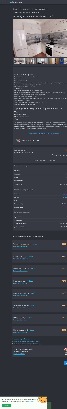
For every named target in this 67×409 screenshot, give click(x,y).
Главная (16, 9)
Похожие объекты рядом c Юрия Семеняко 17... (44, 133)
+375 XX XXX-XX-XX (60, 155)
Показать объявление (20, 246)
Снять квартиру (25, 9)
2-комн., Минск (19, 354)
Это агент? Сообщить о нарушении (43, 160)
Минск (35, 244)
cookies (31, 401)
